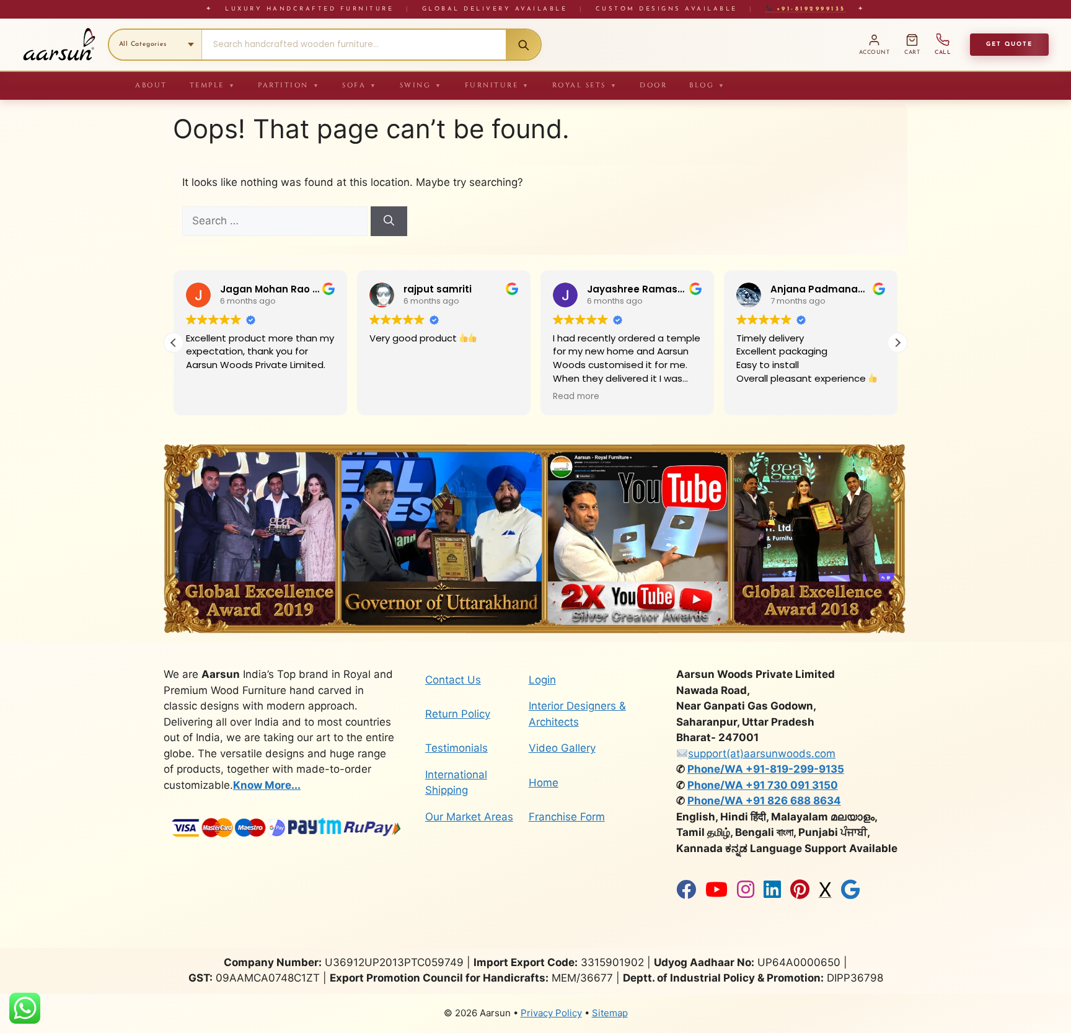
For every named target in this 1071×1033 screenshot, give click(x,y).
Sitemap (610, 1013)
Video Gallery (562, 748)
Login (542, 680)
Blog (707, 85)
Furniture (497, 85)
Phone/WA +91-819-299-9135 (765, 769)
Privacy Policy (551, 1013)
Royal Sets (585, 85)
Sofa (359, 85)
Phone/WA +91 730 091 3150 (762, 785)
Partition (289, 85)
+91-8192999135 (808, 9)
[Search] (523, 44)
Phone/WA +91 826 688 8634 (764, 800)
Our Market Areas (469, 817)
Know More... (267, 785)
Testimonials (456, 748)
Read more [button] (392, 396)
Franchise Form (567, 817)
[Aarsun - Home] (58, 44)
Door (653, 85)
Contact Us (453, 680)
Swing (421, 85)
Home (543, 782)
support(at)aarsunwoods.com (761, 753)
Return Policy (457, 714)
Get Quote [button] (1009, 44)
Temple (213, 85)
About (151, 85)
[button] (897, 342)
